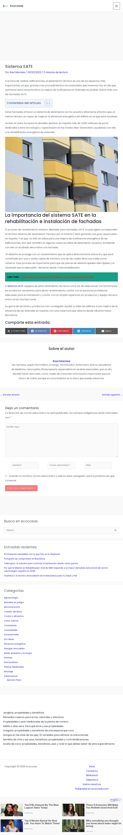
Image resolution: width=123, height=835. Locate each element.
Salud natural (10, 676)
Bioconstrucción (12, 607)
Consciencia (10, 625)
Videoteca (92, 780)
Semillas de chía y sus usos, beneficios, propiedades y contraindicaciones (46, 739)
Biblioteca (92, 775)
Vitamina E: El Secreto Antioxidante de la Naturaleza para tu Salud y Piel (40, 575)
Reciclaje (8, 671)
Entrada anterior (10, 395)
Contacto (92, 771)
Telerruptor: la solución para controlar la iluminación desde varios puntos (41, 563)
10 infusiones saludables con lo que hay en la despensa (32, 554)
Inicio (92, 766)
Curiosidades (10, 630)
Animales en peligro (14, 602)
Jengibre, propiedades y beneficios (23, 712)
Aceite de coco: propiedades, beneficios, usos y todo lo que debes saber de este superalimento (59, 744)
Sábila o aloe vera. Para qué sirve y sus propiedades (33, 726)
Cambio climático (13, 611)
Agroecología (11, 597)
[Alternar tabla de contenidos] (45, 103)
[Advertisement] (61, 34)
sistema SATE (15, 286)
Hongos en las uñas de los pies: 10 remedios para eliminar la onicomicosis (45, 735)
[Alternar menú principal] (116, 6)
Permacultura (11, 662)
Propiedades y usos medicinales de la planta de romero (35, 721)
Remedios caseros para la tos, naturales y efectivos (33, 717)
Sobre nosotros (92, 784)
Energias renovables (14, 648)
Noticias (8, 657)
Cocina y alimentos (14, 616)
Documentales (11, 634)
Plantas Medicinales (14, 667)
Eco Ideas (9, 639)
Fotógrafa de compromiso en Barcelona (24, 558)
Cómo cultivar (11, 620)
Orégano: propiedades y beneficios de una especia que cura (38, 730)
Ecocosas (16, 6)
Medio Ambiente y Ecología (18, 653)
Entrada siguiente (112, 395)
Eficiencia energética (15, 644)
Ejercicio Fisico (14, 680)
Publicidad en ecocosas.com (92, 789)
